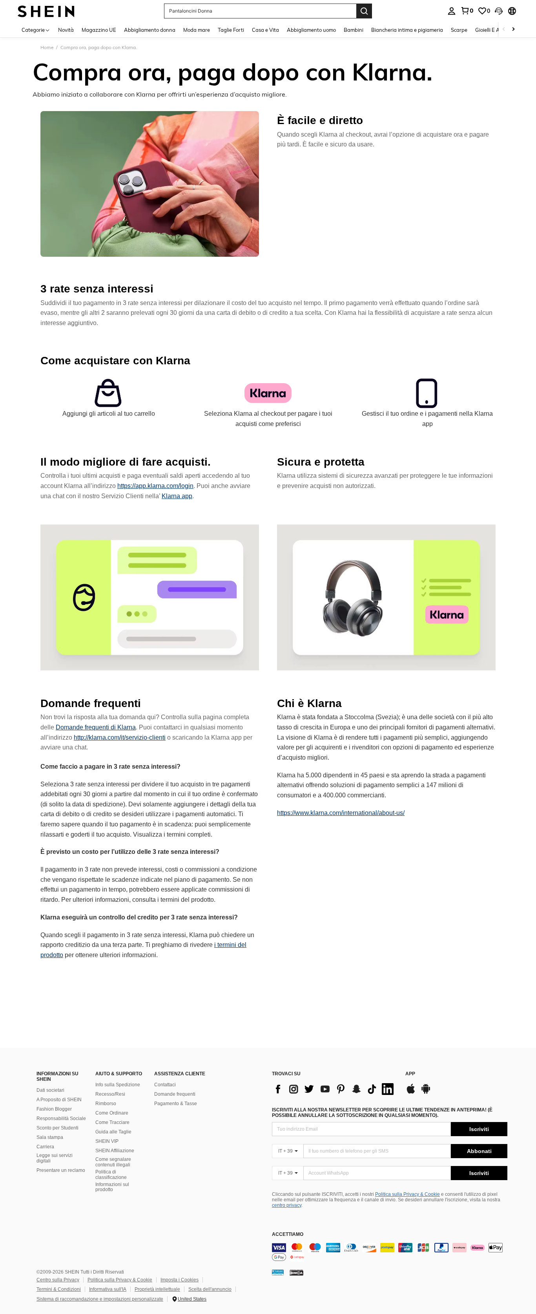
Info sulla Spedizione (117, 1084)
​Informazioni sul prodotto (112, 1187)
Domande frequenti (174, 1094)
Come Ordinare (111, 1113)
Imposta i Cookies (179, 1280)
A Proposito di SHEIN (59, 1099)
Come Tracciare (112, 1122)
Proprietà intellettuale (157, 1289)
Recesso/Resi (110, 1094)
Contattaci (165, 1084)
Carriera (45, 1147)
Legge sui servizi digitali (54, 1158)
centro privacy (286, 1205)
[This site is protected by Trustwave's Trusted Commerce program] (278, 1272)
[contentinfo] (389, 1252)
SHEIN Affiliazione (114, 1150)
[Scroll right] (513, 29)
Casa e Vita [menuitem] (265, 30)
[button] (498, 11)
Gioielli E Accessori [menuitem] (496, 30)
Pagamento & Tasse (175, 1103)
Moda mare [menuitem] (196, 30)
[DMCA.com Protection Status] (296, 1272)
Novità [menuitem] (66, 30)
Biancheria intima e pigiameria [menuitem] (407, 30)
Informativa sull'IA (107, 1289)
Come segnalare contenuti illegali (113, 1162)
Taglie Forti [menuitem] (231, 30)
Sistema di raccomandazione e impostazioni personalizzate (99, 1299)
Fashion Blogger (54, 1109)
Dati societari (50, 1090)
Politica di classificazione (111, 1174)
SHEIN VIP (107, 1141)
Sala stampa (49, 1137)
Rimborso (105, 1103)
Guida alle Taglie (113, 1132)
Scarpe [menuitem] (459, 30)
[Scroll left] (504, 29)
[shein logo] (46, 11)
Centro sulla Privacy (57, 1280)
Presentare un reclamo (60, 1170)
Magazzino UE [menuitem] (99, 30)
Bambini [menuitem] (353, 30)
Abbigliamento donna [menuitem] (149, 30)
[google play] (425, 1092)
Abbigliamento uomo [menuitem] (311, 30)
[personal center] (451, 11)
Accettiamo (287, 1234)
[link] (467, 10)
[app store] (410, 1092)
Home (47, 47)
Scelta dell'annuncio (210, 1289)
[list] (334, 1089)
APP (410, 1073)
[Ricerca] (364, 11)
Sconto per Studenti (57, 1128)
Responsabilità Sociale (61, 1118)
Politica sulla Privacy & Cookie (407, 1194)
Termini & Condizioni (58, 1289)
